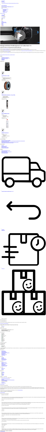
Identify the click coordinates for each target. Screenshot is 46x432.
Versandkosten (4, 10)
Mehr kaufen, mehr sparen (4, 363)
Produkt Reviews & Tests (5, 58)
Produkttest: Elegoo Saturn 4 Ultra (5, 141)
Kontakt (4, 11)
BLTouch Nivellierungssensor (7, 50)
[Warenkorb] (24, 20)
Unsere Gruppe (3, 368)
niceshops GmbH (5, 377)
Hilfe (2, 8)
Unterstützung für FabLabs (4, 365)
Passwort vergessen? (4, 358)
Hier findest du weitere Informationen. (4, 323)
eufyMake (3, 145)
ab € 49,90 (7, 6)
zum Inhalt (3, 1)
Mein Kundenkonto (4, 353)
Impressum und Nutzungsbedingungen (6, 378)
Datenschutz (3, 379)
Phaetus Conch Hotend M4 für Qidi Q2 (6, 150)
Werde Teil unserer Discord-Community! (6, 140)
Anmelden (3, 357)
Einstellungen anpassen (9, 391)
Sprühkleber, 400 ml (5, 113)
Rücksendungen (4, 9)
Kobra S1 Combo (5, 75)
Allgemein (3, 59)
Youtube (8, 52)
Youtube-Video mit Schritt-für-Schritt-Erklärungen (26, 50)
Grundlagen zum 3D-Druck (5, 57)
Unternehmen (3, 382)
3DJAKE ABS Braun (4, 146)
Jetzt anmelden (3, 15)
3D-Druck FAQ (3, 364)
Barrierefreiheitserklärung (4, 380)
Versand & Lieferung (4, 351)
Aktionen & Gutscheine (4, 354)
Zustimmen (2, 391)
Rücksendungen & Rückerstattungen (5, 352)
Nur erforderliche (5, 391)
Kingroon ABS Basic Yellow (5, 152)
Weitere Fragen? (3, 355)
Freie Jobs (3, 369)
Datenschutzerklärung (2, 392)
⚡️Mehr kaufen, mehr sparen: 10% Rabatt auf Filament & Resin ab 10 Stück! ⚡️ (10, 3)
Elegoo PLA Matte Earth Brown (5, 147)
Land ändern (5, 376)
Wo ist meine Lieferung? (4, 359)
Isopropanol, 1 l (5, 132)
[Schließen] (0, 4)
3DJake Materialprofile (4, 362)
